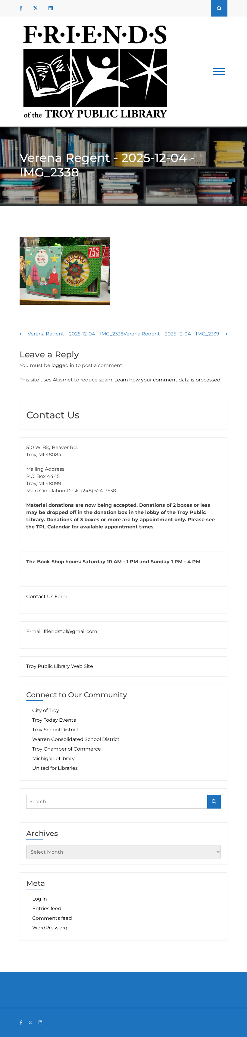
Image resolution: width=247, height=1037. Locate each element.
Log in (39, 899)
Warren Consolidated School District (76, 739)
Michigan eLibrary (53, 758)
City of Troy (45, 710)
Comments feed (52, 918)
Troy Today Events (54, 720)
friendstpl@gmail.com (70, 631)
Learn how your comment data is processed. (167, 380)
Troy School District (55, 730)
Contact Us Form (46, 596)
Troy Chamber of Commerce (66, 749)
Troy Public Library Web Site (59, 666)
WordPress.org (49, 928)
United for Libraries (55, 768)
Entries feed (46, 908)
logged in (63, 365)
